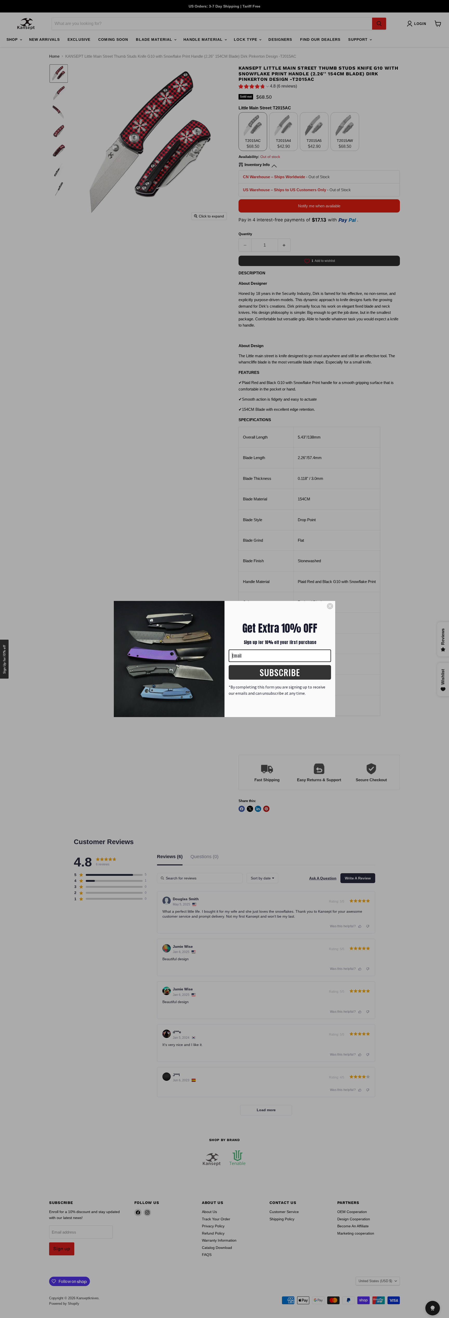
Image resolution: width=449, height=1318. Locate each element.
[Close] (330, 606)
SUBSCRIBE (280, 672)
